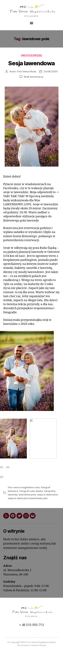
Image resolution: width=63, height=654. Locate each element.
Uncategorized (31, 55)
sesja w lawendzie (47, 494)
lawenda (12, 494)
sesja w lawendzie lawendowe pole (27, 498)
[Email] (33, 516)
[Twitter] (19, 516)
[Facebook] (13, 516)
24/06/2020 (51, 71)
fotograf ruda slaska (30, 491)
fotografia (49, 491)
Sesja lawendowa (31, 63)
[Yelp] (6, 516)
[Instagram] (26, 516)
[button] (31, 22)
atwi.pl (42, 645)
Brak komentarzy (33, 76)
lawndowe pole (27, 494)
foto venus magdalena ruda (24, 487)
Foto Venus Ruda (26, 71)
